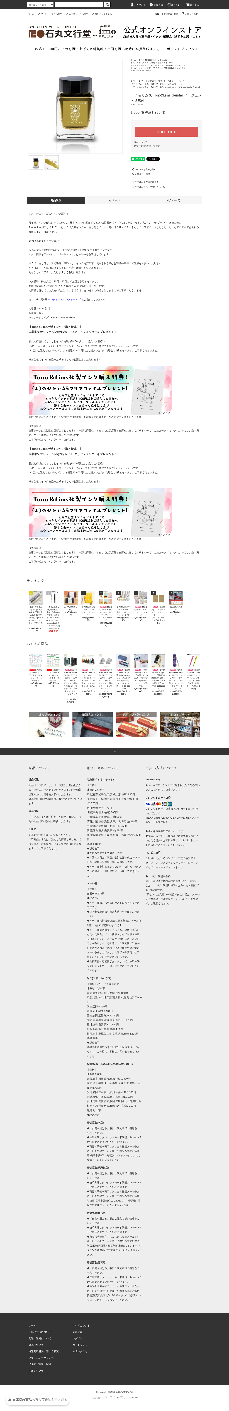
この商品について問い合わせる (150, 187)
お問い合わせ (191, 14)
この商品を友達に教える (147, 182)
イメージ (114, 200)
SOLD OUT (166, 131)
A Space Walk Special (142, 71)
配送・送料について (40, 1338)
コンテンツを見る (103, 14)
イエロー (169, 63)
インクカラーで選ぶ (155, 63)
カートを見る (79, 1344)
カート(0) (195, 5)
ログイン (175, 5)
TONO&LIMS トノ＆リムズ (156, 60)
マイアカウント (81, 1325)
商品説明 (56, 200)
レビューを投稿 (142, 174)
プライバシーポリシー (41, 1357)
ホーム (31, 14)
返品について (140, 142)
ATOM (39, 1370)
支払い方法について (40, 1331)
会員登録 (158, 5)
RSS (31, 1370)
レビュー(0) (173, 200)
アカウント (140, 5)
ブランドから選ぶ (154, 65)
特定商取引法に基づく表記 (147, 146)
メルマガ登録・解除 (169, 14)
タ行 (140, 60)
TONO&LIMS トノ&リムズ (174, 65)
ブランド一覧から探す (51, 14)
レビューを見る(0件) (145, 169)
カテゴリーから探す (78, 14)
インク (141, 63)
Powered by (96, 1398)
